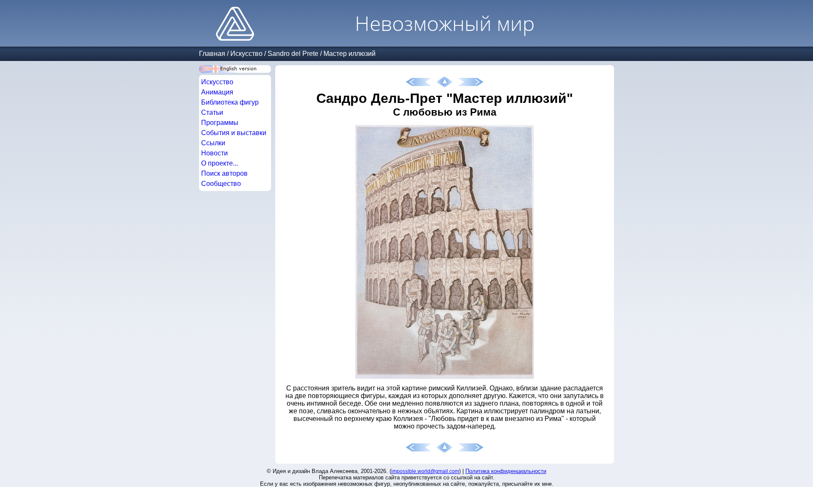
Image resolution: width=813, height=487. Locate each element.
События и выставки (233, 132)
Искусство (246, 53)
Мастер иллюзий (350, 53)
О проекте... (219, 163)
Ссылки (213, 143)
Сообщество (221, 183)
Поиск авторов (224, 173)
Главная (212, 53)
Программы (219, 122)
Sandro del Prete (293, 53)
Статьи (212, 112)
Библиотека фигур (230, 102)
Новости (214, 153)
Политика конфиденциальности (505, 471)
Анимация (217, 92)
